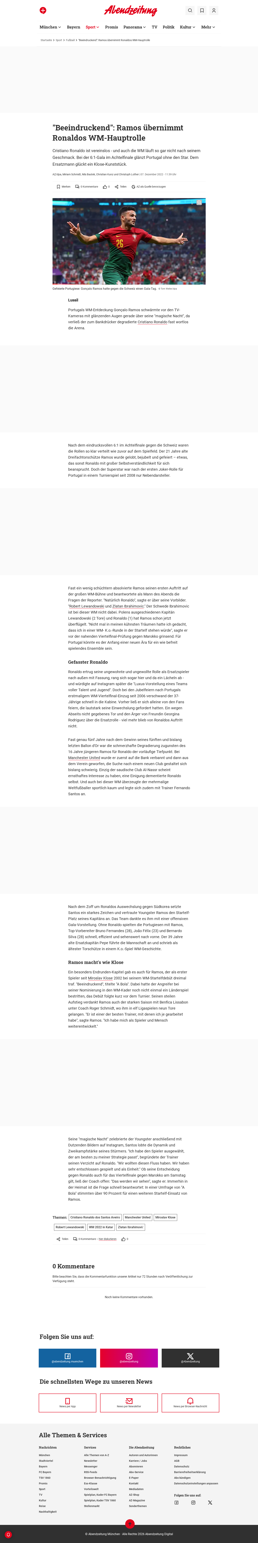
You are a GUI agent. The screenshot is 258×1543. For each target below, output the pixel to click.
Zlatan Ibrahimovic (128, 606)
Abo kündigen (182, 1477)
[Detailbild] (199, 202)
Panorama (133, 27)
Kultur (186, 27)
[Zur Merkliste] (201, 10)
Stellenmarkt (92, 1506)
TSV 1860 (44, 1477)
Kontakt (133, 1483)
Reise (42, 1506)
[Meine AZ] (213, 10)
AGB (176, 1460)
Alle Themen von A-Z (96, 1455)
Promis (111, 27)
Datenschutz (181, 1466)
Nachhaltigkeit (48, 1511)
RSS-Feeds (90, 1472)
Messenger (90, 1466)
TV (154, 27)
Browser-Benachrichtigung (100, 1477)
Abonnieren (136, 1466)
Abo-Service (136, 1472)
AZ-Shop (134, 1494)
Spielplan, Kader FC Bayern (100, 1494)
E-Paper (134, 1477)
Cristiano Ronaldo (152, 322)
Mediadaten (136, 1489)
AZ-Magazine (137, 1500)
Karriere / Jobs (138, 1460)
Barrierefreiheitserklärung (190, 1472)
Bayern (73, 27)
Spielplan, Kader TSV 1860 (100, 1500)
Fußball (70, 40)
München (48, 27)
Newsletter (90, 1460)
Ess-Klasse (90, 1483)
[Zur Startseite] (131, 15)
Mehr (206, 27)
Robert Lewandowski (86, 606)
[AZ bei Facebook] (176, 1503)
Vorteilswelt (91, 1489)
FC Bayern (45, 1472)
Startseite (46, 40)
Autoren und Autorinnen (143, 1455)
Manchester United (84, 757)
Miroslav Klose (100, 978)
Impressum (181, 1455)
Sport (90, 27)
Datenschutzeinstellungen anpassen (196, 1483)
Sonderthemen (138, 1506)
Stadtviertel (46, 1460)
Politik (169, 27)
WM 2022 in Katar (101, 1227)
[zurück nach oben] (130, 1525)
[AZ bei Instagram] (193, 1503)
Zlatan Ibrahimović (130, 1227)
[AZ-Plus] (43, 10)
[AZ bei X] (210, 1503)
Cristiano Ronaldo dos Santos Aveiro (95, 1217)
